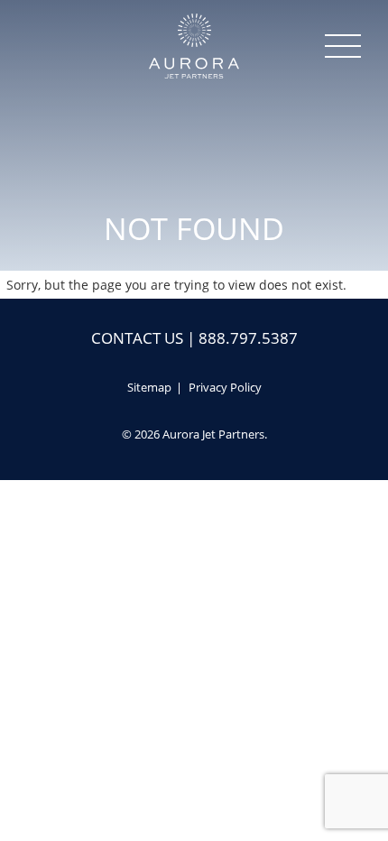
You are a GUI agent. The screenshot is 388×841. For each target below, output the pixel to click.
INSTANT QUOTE (194, 825)
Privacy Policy (225, 387)
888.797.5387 (248, 338)
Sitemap (149, 387)
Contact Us (137, 338)
